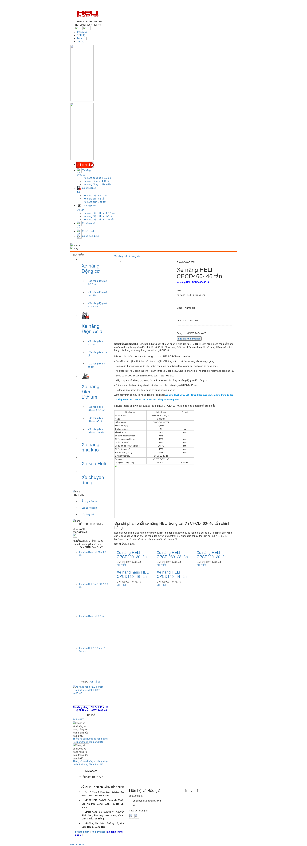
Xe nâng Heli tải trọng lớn (127, 256)
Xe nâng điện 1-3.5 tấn (95, 195)
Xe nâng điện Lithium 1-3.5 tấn (99, 213)
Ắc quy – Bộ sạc (90, 501)
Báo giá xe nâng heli (189, 338)
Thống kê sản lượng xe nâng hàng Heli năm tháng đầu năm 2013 (90, 745)
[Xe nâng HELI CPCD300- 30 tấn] (132, 551)
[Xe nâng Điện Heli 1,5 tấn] (92, 628)
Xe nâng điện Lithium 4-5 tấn (98, 216)
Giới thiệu (81, 35)
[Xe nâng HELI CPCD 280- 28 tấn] (172, 551)
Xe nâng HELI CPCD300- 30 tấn (132, 554)
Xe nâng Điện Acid (92, 328)
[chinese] (79, 27)
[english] (87, 27)
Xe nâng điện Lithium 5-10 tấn (99, 219)
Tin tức (80, 38)
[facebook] (131, 815)
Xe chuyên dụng (93, 480)
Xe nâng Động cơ (91, 268)
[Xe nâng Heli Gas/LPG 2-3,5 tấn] (92, 596)
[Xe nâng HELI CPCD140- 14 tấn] (172, 571)
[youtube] (136, 815)
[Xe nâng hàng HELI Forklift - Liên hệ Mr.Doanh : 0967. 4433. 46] (88, 694)
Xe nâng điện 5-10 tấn (95, 201)
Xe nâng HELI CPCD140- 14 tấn (172, 574)
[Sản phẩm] (85, 164)
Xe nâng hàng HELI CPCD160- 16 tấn (133, 574)
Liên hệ (81, 41)
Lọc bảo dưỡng (89, 507)
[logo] (153, 14)
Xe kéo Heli (94, 463)
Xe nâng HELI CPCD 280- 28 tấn (172, 554)
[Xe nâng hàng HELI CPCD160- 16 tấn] (134, 571)
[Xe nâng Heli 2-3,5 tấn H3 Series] (92, 660)
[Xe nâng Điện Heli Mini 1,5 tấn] (92, 564)
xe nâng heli (98, 831)
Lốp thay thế (88, 514)
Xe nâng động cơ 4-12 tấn (97, 181)
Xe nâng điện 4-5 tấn (94, 198)
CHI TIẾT (121, 565)
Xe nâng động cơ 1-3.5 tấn (97, 177)
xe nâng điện (82, 831)
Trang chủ (82, 31)
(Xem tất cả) (95, 681)
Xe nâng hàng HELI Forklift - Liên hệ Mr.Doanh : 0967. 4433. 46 (91, 709)
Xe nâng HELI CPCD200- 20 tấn (212, 554)
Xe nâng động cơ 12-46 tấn (97, 184)
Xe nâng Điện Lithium (90, 391)
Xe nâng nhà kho (90, 447)
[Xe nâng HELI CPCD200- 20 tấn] (212, 551)
